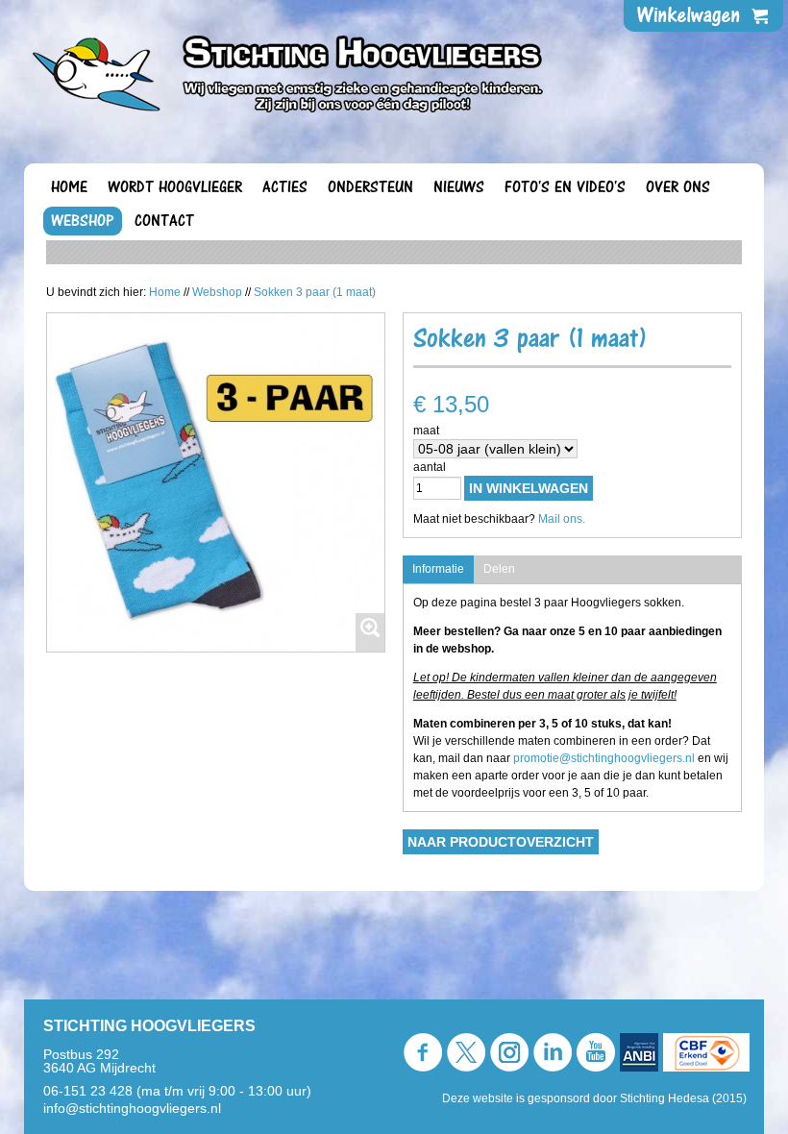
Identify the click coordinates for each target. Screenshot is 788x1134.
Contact (164, 221)
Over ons (678, 187)
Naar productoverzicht (500, 842)
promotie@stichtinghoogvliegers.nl (604, 758)
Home (69, 187)
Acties (285, 187)
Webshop (82, 221)
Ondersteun (370, 187)
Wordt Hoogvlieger (175, 187)
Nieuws (458, 187)
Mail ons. (561, 519)
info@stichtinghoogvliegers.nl (132, 1108)
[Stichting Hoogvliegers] (288, 68)
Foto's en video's (565, 187)
